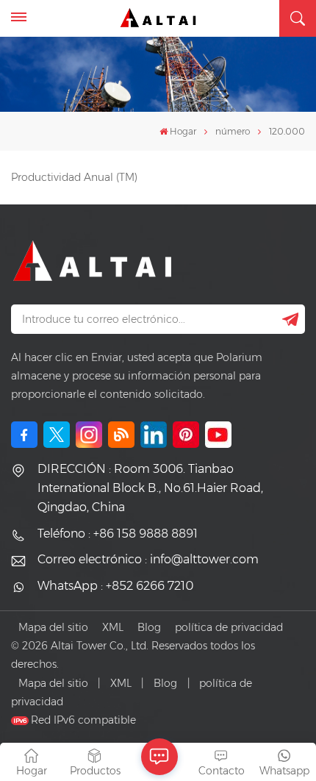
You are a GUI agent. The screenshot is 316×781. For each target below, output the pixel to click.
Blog (149, 627)
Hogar (183, 131)
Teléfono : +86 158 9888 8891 (117, 534)
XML (112, 627)
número (232, 131)
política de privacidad (229, 627)
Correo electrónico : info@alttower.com (148, 559)
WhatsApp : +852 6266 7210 (115, 586)
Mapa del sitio (53, 627)
